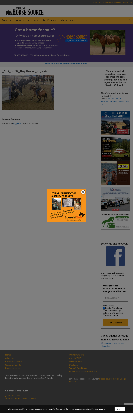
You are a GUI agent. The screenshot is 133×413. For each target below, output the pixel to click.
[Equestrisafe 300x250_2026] (66, 221)
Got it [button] (119, 409)
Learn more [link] (100, 409)
